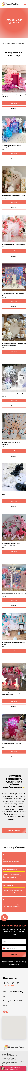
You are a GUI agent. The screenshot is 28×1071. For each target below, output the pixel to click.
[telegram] (4, 1012)
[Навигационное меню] (25, 4)
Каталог (4, 43)
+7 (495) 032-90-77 (11, 983)
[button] (14, 830)
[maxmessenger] (7, 1012)
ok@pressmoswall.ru (11, 985)
